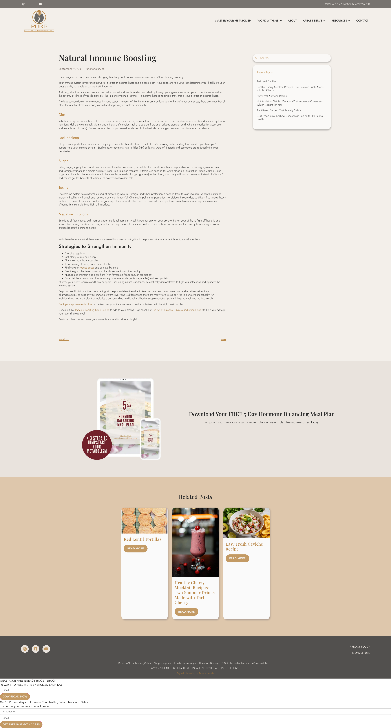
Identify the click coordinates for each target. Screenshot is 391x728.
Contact (362, 21)
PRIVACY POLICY (360, 647)
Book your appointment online (75, 304)
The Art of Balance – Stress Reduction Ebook (177, 310)
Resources (339, 21)
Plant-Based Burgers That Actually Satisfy (279, 110)
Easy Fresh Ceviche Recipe (272, 96)
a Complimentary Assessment (350, 4)
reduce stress (86, 268)
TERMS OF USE (361, 653)
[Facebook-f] (32, 4)
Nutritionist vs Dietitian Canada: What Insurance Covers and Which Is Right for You (290, 103)
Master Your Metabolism (233, 21)
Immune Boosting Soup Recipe (92, 310)
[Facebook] (35, 649)
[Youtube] (40, 4)
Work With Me (268, 21)
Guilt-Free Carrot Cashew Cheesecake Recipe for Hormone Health (290, 117)
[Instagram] (24, 4)
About (292, 21)
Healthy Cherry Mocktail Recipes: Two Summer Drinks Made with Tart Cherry (290, 88)
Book (328, 4)
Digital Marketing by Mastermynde (195, 673)
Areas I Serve (312, 21)
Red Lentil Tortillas (266, 81)
